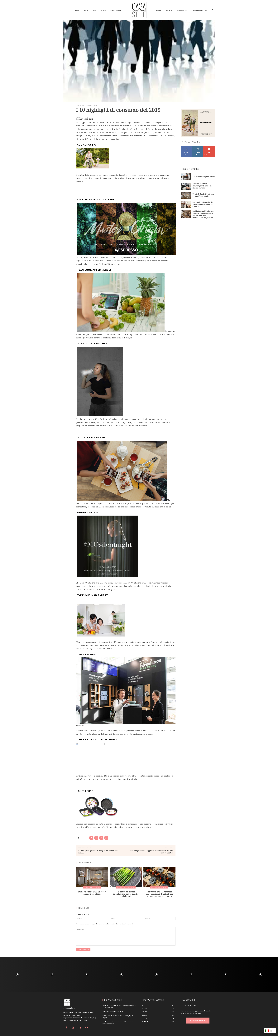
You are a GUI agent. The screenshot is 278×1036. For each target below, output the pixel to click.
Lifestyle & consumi (91, 105)
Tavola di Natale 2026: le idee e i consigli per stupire (203, 195)
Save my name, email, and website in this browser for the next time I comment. (106, 924)
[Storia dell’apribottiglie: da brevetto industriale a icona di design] (186, 204)
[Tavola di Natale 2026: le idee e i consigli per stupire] (92, 877)
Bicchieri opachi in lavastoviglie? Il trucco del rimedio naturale (202, 186)
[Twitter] (96, 838)
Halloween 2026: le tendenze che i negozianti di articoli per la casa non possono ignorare (159, 894)
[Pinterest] (101, 838)
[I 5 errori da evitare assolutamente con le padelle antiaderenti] (126, 877)
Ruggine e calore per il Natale (204, 177)
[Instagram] (73, 1028)
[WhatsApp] (106, 838)
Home (78, 105)
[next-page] (127, 901)
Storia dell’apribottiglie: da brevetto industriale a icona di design (203, 204)
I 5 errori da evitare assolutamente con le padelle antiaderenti (125, 894)
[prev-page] (123, 901)
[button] (213, 10)
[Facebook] (91, 838)
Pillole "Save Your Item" (126, 887)
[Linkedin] (80, 1028)
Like (186, 147)
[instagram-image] (17, 974)
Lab (82, 105)
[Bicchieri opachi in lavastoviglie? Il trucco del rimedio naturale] (186, 186)
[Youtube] (87, 1028)
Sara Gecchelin (85, 119)
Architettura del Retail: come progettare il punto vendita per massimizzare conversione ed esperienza (203, 214)
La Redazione (188, 1000)
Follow (197, 147)
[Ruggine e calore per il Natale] (186, 176)
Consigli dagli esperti (92, 887)
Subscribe (209, 147)
